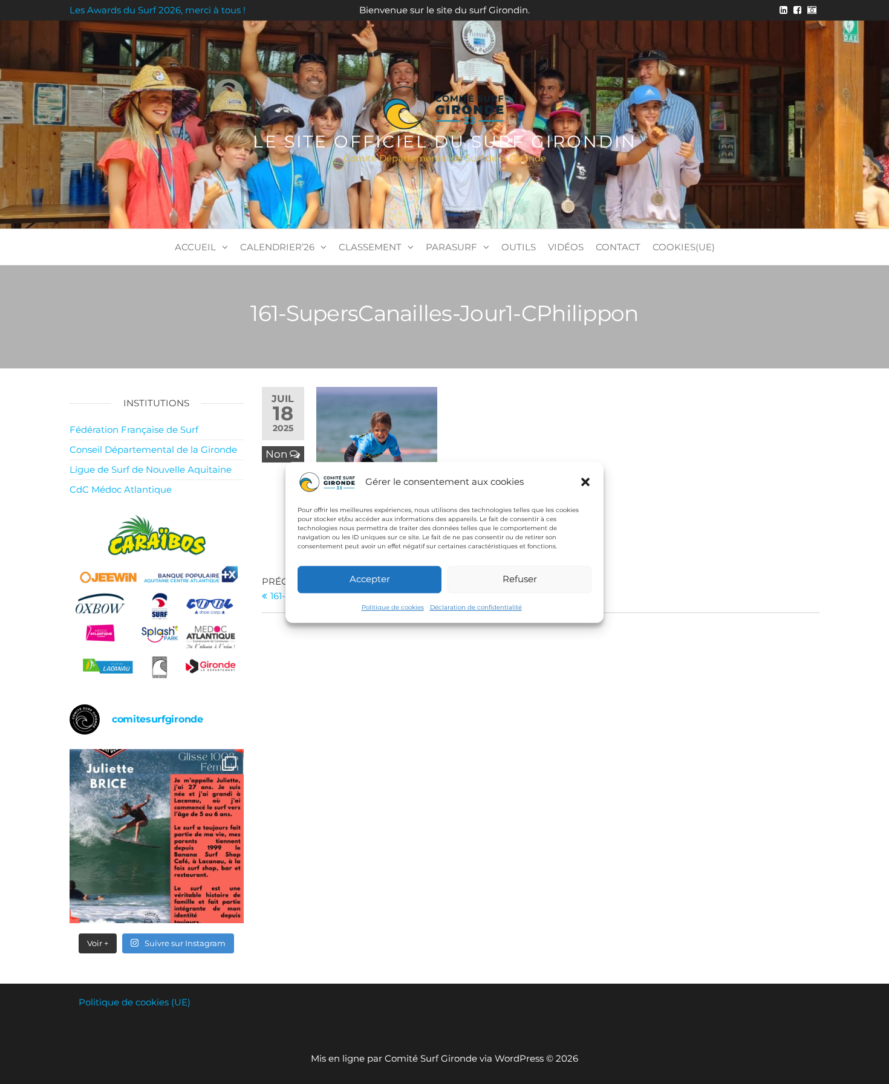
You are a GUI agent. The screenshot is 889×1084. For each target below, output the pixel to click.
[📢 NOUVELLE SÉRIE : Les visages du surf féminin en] (157, 836)
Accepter (370, 579)
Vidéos (566, 247)
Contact (618, 247)
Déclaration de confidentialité (476, 607)
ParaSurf (451, 247)
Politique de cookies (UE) (134, 1002)
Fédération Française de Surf (134, 429)
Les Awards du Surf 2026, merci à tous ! (158, 10)
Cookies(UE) (684, 247)
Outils (518, 247)
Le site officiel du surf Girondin (445, 141)
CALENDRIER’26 (277, 247)
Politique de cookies (393, 607)
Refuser (520, 579)
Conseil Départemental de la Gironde (153, 449)
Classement (370, 247)
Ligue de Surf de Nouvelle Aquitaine (151, 469)
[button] (585, 482)
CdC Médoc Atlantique (121, 489)
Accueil (195, 247)
